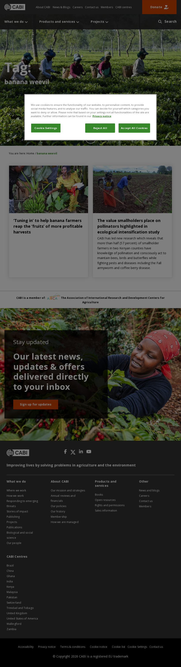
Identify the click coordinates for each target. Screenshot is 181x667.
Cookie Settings (45, 128)
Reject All (100, 128)
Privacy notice (101, 116)
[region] (90, 117)
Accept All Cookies (134, 128)
